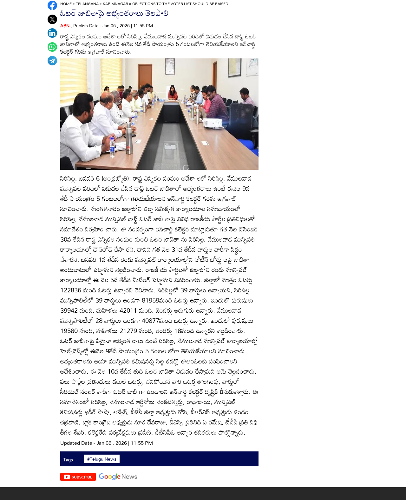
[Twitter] (52, 19)
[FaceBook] (52, 5)
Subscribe (82, 477)
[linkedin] (52, 33)
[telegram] (52, 60)
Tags (68, 459)
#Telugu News (101, 459)
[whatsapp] (52, 47)
